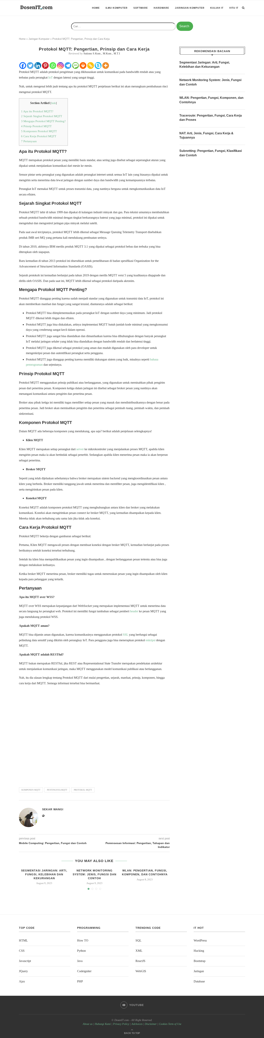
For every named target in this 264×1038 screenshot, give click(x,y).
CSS (22, 950)
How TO (82, 940)
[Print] (83, 65)
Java (80, 961)
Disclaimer (151, 1024)
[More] (105, 65)
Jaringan (199, 971)
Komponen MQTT (30, 790)
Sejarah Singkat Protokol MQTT (41, 116)
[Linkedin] (37, 65)
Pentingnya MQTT (57, 790)
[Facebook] (22, 65)
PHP (80, 981)
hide (53, 103)
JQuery (23, 971)
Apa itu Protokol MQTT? (37, 111)
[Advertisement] (94, 734)
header (134, 611)
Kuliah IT (216, 8)
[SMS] (75, 65)
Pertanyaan (29, 141)
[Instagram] (60, 65)
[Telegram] (68, 65)
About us (87, 1024)
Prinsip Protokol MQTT (36, 126)
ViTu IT (233, 8)
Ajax (22, 981)
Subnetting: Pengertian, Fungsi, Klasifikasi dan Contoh (210, 153)
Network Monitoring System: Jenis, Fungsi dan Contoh (94, 874)
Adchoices (136, 1024)
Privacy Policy (121, 1024)
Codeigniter (84, 971)
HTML (23, 940)
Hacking (199, 950)
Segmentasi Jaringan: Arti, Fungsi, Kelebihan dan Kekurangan (44, 874)
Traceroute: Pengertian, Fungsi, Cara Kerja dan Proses (210, 117)
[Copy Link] (90, 65)
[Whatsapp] (52, 65)
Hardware (161, 8)
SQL (138, 940)
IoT (50, 77)
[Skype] (98, 65)
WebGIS (140, 971)
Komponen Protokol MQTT (39, 131)
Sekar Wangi (52, 809)
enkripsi (150, 640)
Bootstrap (199, 961)
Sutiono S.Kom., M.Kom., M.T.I (101, 53)
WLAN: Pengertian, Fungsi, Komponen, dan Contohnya (211, 100)
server (80, 449)
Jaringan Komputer (189, 8)
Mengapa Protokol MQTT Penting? (43, 121)
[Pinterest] (45, 65)
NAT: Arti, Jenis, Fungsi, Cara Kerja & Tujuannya (206, 135)
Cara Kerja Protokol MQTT (38, 136)
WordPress (200, 940)
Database (199, 981)
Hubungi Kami (103, 1024)
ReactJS (140, 961)
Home (96, 8)
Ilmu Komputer (117, 8)
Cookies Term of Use (170, 1024)
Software (140, 8)
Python (81, 950)
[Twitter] (30, 65)
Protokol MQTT (83, 790)
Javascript (25, 961)
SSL (125, 634)
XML (138, 950)
